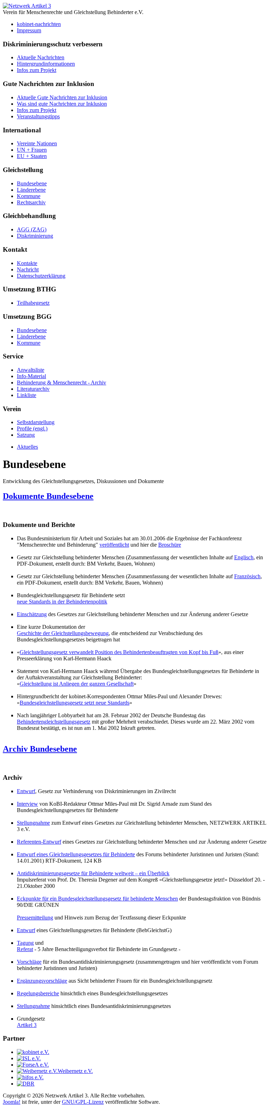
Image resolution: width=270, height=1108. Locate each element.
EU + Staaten (32, 156)
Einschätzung (32, 614)
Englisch (243, 557)
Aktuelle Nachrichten (40, 57)
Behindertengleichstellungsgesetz (53, 722)
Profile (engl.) (32, 428)
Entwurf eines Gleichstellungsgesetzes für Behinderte (76, 854)
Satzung (26, 435)
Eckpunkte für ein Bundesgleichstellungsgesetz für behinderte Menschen (97, 899)
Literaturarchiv (33, 389)
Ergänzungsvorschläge (42, 981)
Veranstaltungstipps (38, 116)
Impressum (29, 30)
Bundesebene (32, 183)
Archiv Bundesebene (40, 748)
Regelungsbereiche (38, 993)
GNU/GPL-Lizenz (83, 1102)
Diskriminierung (35, 236)
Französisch (247, 576)
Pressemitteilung (35, 918)
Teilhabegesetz (33, 303)
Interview (27, 804)
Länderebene (31, 190)
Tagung (25, 943)
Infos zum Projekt (36, 70)
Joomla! (11, 1102)
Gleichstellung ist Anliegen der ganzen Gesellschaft (77, 684)
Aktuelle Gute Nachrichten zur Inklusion (62, 97)
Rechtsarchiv (31, 202)
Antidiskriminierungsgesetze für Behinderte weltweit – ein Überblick (93, 873)
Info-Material (31, 376)
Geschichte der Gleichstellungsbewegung (63, 633)
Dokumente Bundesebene (48, 496)
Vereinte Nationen (37, 143)
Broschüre (169, 545)
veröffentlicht (114, 545)
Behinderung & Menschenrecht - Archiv (61, 382)
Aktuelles (27, 447)
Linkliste (26, 395)
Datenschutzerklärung (41, 276)
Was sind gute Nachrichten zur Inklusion (62, 104)
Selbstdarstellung (35, 422)
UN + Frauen (32, 150)
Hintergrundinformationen (46, 64)
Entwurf (26, 791)
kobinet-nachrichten (39, 24)
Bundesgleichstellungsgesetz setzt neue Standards (74, 703)
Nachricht (28, 269)
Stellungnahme (33, 823)
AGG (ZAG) (31, 229)
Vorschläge (29, 962)
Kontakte (27, 263)
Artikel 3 (27, 1025)
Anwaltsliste (30, 370)
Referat (25, 949)
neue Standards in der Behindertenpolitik (62, 602)
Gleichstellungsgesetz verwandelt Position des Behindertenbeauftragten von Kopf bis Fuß (119, 652)
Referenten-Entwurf (39, 842)
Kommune (28, 196)
